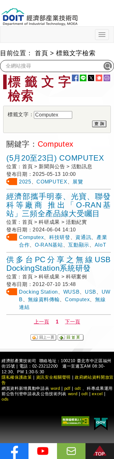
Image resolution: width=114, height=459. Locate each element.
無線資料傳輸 (44, 299)
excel (97, 393)
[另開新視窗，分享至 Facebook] (75, 78)
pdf (67, 388)
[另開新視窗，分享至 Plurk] (99, 78)
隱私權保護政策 (17, 377)
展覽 (78, 181)
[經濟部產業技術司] (39, 13)
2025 (25, 181)
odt (78, 388)
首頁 (41, 53)
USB (90, 292)
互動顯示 (78, 245)
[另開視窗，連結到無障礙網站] (75, 420)
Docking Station (38, 292)
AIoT (100, 245)
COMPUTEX (51, 181)
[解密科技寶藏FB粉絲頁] (14, 451)
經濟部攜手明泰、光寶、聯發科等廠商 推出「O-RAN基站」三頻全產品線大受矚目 (58, 205)
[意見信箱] (71, 451)
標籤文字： (21, 114)
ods (5, 399)
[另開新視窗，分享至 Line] (83, 78)
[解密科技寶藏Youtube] (42, 451)
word (73, 393)
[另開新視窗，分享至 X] (91, 78)
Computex (31, 237)
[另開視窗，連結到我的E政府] (101, 423)
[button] (100, 451)
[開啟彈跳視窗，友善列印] (107, 78)
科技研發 (59, 237)
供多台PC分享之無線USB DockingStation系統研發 (58, 263)
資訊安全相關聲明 (53, 377)
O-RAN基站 (49, 245)
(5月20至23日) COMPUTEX (55, 158)
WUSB (71, 292)
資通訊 (83, 237)
